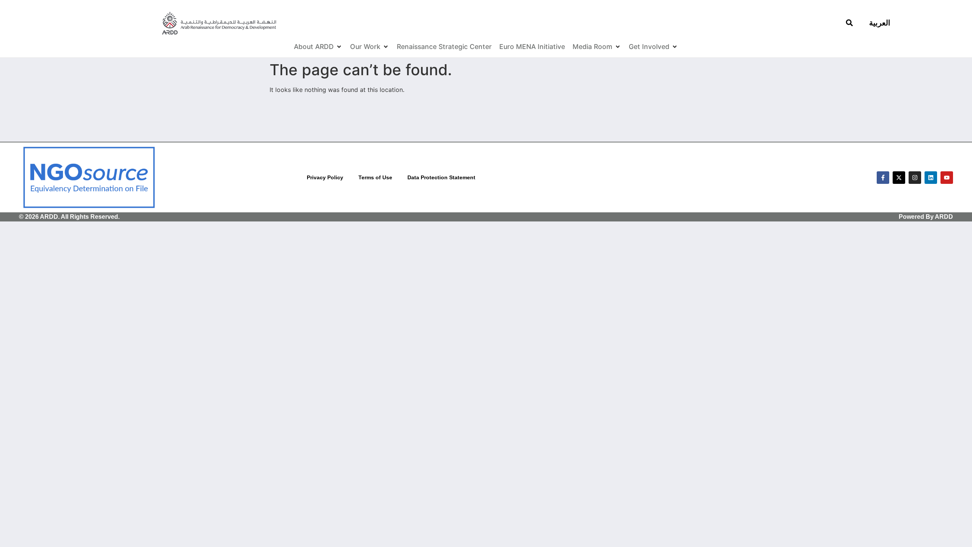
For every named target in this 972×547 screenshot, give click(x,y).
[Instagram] (915, 177)
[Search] (849, 22)
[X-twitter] (899, 177)
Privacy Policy (325, 177)
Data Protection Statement (441, 177)
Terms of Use (375, 177)
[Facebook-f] (883, 177)
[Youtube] (946, 177)
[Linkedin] (931, 177)
